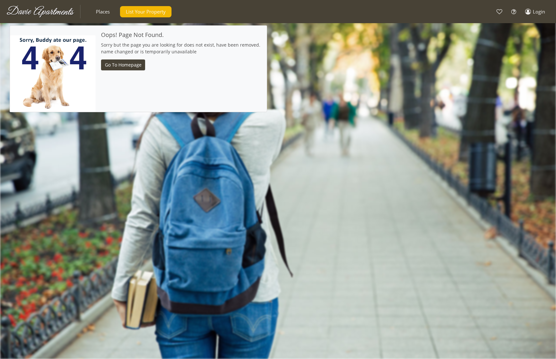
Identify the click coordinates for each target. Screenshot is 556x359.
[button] (102, 11)
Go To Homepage (123, 65)
